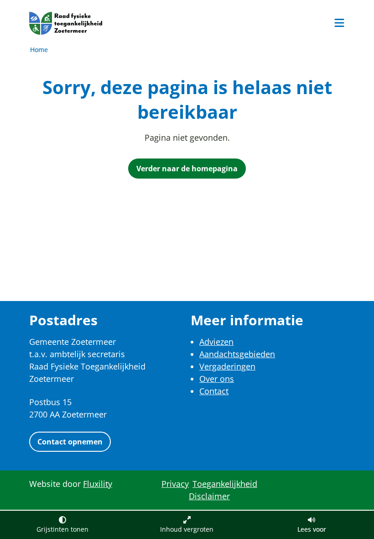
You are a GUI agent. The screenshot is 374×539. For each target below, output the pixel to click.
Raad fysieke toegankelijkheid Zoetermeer (65, 23)
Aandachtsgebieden (237, 354)
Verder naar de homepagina (187, 169)
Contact (214, 391)
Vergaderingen (227, 366)
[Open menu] (339, 22)
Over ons (216, 378)
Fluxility (97, 483)
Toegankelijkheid (224, 483)
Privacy (175, 483)
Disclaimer (209, 496)
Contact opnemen (70, 442)
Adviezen (216, 341)
